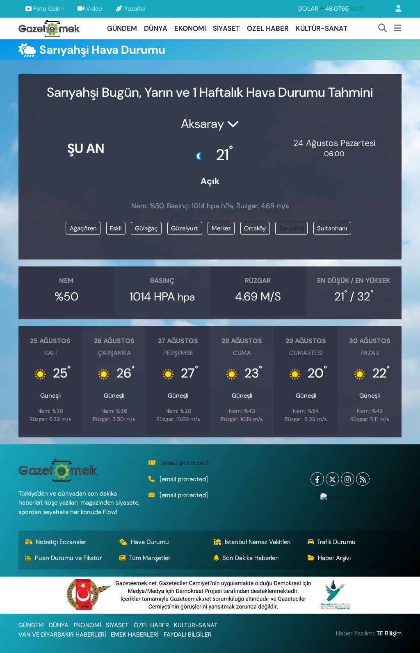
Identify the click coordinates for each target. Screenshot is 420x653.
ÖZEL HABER (268, 28)
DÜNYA (155, 28)
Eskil (115, 228)
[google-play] (340, 497)
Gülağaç (146, 228)
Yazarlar (135, 9)
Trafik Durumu (336, 542)
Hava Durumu (150, 542)
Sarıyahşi (291, 228)
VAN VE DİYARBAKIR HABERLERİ (62, 634)
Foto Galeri (48, 9)
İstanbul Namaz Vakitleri (257, 542)
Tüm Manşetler (149, 558)
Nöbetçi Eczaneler (61, 542)
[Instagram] (347, 479)
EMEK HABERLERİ (134, 634)
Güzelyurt (184, 228)
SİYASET (226, 28)
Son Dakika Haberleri (250, 558)
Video (94, 9)
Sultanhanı (332, 228)
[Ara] (382, 28)
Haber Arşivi (334, 558)
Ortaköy (255, 228)
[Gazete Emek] (49, 28)
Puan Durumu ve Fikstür (68, 558)
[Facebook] (317, 479)
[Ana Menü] (398, 28)
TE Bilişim (389, 633)
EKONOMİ (190, 28)
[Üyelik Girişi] (395, 9)
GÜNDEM (122, 28)
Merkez (221, 228)
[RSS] (363, 479)
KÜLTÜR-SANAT (321, 28)
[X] (332, 479)
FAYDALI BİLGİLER (188, 634)
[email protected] (184, 463)
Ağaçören (83, 228)
